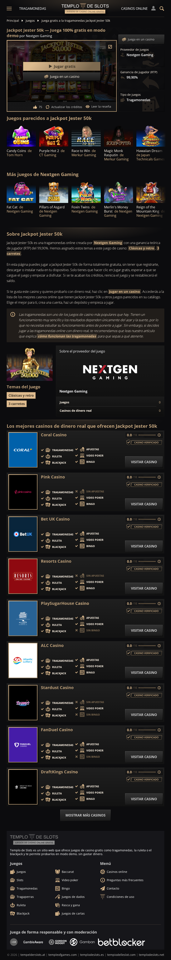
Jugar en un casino (124, 291)
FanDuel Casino (57, 729)
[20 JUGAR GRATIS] (118, 191)
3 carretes (17, 403)
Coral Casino (54, 435)
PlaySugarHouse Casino (65, 603)
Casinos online (134, 8)
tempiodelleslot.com (121, 955)
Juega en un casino (141, 39)
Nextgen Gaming (108, 242)
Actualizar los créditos (66, 107)
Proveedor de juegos (134, 50)
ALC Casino (52, 645)
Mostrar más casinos (85, 815)
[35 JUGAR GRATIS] (118, 135)
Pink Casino (53, 477)
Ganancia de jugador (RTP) (138, 72)
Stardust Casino (57, 687)
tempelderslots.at (32, 955)
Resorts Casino (56, 561)
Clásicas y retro (141, 248)
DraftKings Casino (59, 772)
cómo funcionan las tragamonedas (67, 336)
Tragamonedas (32, 8)
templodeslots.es (92, 955)
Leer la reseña (101, 106)
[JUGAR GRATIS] (21, 135)
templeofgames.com (62, 955)
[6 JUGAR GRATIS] (86, 135)
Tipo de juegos (130, 95)
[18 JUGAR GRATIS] (151, 135)
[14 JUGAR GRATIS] (53, 135)
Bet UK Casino (55, 519)
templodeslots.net (151, 955)
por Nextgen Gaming (35, 36)
